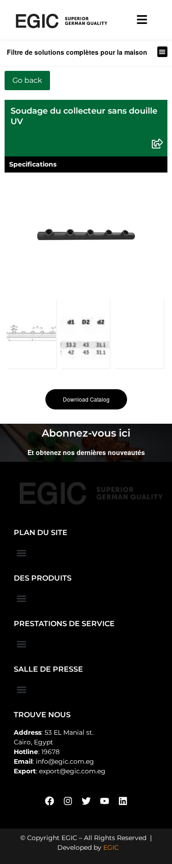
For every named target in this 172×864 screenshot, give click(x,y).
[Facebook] (49, 801)
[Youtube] (104, 801)
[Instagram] (68, 801)
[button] (162, 51)
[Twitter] (86, 801)
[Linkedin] (123, 801)
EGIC (111, 847)
